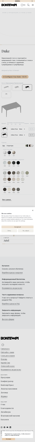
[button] (2, 1)
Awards (17, 1)
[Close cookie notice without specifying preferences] (33, 210)
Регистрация (8, 438)
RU (24, 5)
